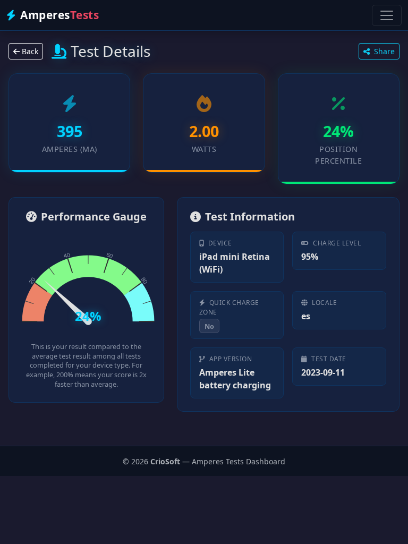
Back (29, 51)
